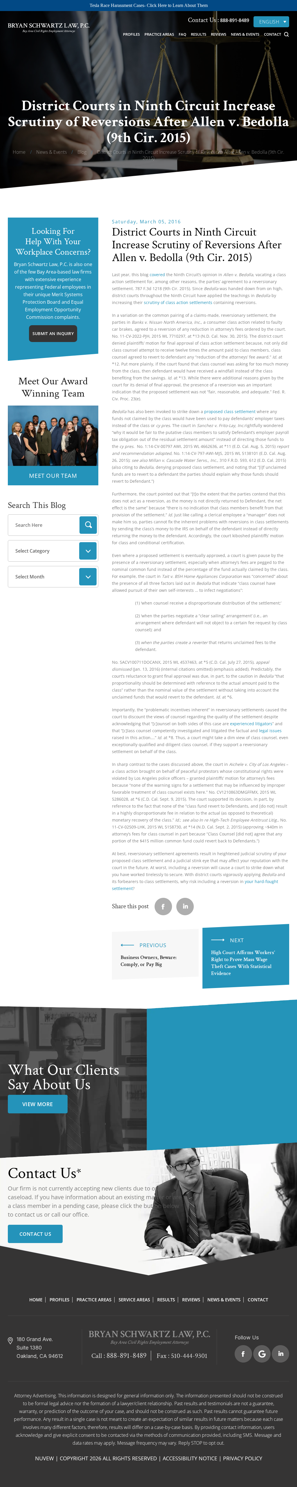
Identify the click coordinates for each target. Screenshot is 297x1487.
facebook (163, 906)
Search (88, 525)
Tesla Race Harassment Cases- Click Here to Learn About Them (149, 5)
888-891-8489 (234, 20)
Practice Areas (159, 34)
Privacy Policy (242, 1458)
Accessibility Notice (190, 1458)
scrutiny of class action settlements (178, 302)
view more (37, 1104)
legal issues (270, 730)
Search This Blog (37, 505)
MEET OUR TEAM (53, 476)
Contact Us (35, 1234)
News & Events (245, 34)
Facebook (243, 1354)
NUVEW (44, 1458)
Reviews (218, 34)
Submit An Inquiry (53, 333)
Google (262, 1354)
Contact (272, 34)
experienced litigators (251, 723)
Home (35, 1300)
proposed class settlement (230, 411)
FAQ (182, 34)
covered (157, 274)
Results (198, 34)
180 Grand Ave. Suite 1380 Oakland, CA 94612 (40, 1347)
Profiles (131, 34)
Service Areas (134, 1300)
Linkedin (185, 906)
